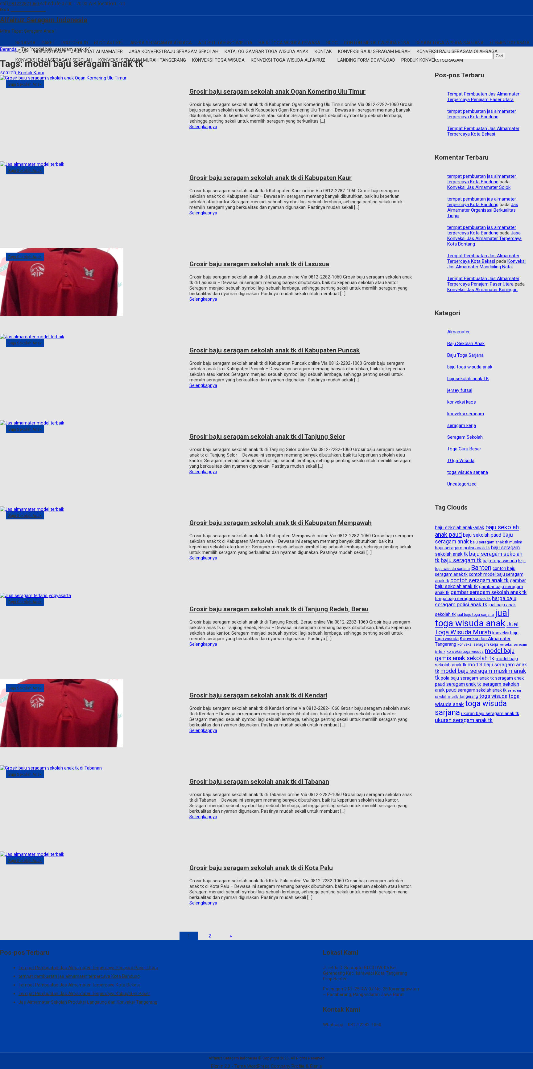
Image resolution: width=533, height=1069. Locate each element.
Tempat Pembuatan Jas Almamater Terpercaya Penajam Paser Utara (483, 96)
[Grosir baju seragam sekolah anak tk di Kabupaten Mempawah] (91, 544)
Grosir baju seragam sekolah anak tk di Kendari (258, 695)
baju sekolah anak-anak (459, 527)
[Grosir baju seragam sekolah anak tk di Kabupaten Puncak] (91, 372)
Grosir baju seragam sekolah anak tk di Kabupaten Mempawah (280, 522)
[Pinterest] (44, 9)
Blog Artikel (109, 43)
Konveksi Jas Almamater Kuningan (482, 289)
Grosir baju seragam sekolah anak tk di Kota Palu (261, 868)
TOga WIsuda (460, 460)
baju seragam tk (461, 560)
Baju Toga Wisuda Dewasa (289, 43)
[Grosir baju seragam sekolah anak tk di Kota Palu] (91, 890)
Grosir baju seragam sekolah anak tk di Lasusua (259, 264)
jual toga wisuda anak (472, 618)
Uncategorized (462, 484)
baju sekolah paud (482, 535)
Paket (48, 43)
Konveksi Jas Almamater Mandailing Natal (486, 264)
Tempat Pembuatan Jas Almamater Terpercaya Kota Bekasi (483, 131)
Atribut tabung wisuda (225, 43)
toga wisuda (493, 696)
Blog (332, 43)
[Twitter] (28, 9)
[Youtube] (23, 9)
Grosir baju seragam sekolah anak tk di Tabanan (259, 781)
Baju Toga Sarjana (465, 355)
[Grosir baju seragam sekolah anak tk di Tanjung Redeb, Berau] (91, 631)
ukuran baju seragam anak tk (490, 713)
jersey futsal (459, 390)
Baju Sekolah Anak (25, 84)
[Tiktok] (34, 9)
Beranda (25, 43)
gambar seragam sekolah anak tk (489, 592)
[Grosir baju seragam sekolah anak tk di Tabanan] (91, 803)
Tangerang (468, 696)
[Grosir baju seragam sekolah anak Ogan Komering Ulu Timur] (91, 113)
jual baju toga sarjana (475, 614)
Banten (481, 567)
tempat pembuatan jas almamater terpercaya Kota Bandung (481, 114)
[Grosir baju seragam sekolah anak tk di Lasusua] (91, 286)
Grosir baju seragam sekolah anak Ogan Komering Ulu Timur (277, 91)
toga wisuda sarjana (467, 472)
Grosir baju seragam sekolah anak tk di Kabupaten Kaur (270, 177)
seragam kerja (461, 425)
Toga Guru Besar (464, 449)
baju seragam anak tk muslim (496, 542)
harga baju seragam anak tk (463, 598)
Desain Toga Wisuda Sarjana (449, 43)
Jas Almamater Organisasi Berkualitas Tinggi (482, 210)
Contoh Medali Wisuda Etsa (376, 43)
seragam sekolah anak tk (482, 690)
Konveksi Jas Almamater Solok (478, 187)
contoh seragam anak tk (479, 580)
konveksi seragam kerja (477, 644)
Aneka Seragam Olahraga (161, 43)
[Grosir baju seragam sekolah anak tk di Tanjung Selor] (91, 458)
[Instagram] (18, 9)
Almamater (458, 332)
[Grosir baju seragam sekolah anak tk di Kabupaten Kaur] (91, 199)
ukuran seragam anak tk (464, 720)
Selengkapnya (203, 126)
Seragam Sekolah (465, 437)
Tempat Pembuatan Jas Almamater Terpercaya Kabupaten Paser (84, 993)
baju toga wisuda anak (469, 367)
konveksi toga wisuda (465, 651)
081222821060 (20, 3)
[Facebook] (13, 9)
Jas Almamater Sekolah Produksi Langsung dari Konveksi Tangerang (88, 1002)
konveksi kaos (461, 402)
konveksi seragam (465, 414)
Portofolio (74, 43)
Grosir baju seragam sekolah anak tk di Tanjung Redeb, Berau (279, 609)
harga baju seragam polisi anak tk (475, 601)
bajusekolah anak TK (468, 378)
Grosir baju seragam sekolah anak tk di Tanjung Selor (267, 436)
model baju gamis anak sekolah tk (474, 654)
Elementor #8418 (509, 43)
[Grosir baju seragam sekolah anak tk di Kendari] (91, 717)
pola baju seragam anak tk (467, 678)
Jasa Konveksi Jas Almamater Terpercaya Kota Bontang (484, 238)
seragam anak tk (463, 684)
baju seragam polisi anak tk (462, 548)
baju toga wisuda (500, 560)
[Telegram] (39, 9)
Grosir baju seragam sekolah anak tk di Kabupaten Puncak (274, 350)
